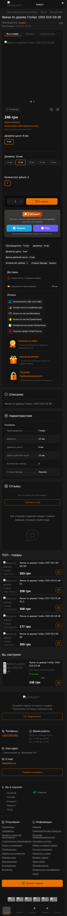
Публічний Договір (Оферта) (47, 831)
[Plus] (21, 201)
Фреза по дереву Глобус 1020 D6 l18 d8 (40, 616)
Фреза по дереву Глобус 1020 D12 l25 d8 (39, 635)
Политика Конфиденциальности (44, 836)
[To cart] (58, 572)
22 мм (53, 162)
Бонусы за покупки (28, 356)
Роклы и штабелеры (12, 845)
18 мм (31, 162)
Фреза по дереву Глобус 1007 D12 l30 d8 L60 (39, 564)
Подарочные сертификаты (46, 869)
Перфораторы (9, 849)
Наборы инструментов (13, 853)
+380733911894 (10, 735)
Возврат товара (40, 857)
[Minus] (9, 201)
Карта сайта (39, 861)
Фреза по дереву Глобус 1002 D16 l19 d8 (44, 664)
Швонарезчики (9, 861)
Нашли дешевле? (12, 122)
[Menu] (3, 4)
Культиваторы (9, 865)
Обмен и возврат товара (45, 845)
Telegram (21, 228)
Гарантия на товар (27, 340)
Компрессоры (9, 857)
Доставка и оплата (42, 841)
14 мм (9, 162)
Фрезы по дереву (57, 12)
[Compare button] (57, 109)
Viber (47, 228)
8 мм (9, 142)
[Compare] (5, 672)
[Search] (55, 4)
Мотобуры (7, 869)
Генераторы (8, 827)
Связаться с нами (42, 853)
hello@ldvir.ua (9, 763)
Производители (40, 865)
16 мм (20, 162)
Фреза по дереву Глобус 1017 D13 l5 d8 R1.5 (40, 600)
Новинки (37, 827)
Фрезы (44, 12)
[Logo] (15, 4)
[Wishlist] (5, 668)
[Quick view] (5, 663)
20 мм (42, 162)
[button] (31, 101)
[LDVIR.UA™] (32, 698)
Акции (36, 873)
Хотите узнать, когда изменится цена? (22, 126)
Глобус (22, 22)
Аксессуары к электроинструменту (22, 12)
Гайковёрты (8, 831)
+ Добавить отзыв (32, 502)
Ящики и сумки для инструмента (12, 836)
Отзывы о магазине (42, 849)
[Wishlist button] (51, 109)
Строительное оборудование (17, 841)
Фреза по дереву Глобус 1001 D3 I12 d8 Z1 (40, 582)
